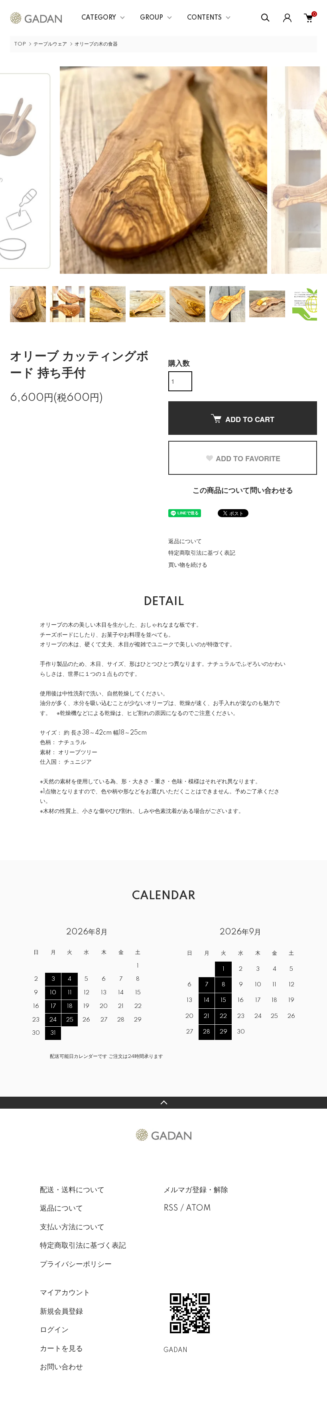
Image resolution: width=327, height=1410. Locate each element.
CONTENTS (204, 18)
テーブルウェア (50, 44)
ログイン (54, 1330)
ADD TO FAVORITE (248, 458)
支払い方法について (72, 1227)
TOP (20, 44)
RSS (171, 1209)
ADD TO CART (249, 419)
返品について (185, 541)
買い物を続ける (187, 565)
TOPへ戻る (163, 1103)
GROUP (151, 18)
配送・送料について (72, 1190)
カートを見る (61, 1349)
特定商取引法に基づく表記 (201, 553)
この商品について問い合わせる (243, 491)
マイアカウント (65, 1293)
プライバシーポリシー (76, 1265)
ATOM (198, 1209)
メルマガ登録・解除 (196, 1190)
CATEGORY (98, 18)
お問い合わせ (61, 1367)
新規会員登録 (61, 1312)
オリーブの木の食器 (96, 44)
